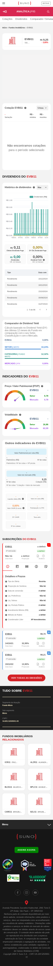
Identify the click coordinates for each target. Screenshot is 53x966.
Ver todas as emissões (26, 678)
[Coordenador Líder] (6, 619)
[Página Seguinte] (46, 310)
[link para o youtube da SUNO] (35, 892)
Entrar (46, 3)
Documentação (46, 566)
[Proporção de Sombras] (6, 586)
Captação (36, 566)
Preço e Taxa (27, 566)
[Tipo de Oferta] (6, 581)
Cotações (7, 19)
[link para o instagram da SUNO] (26, 892)
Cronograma (17, 566)
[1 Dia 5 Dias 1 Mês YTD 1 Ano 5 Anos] (42, 108)
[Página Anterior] (40, 310)
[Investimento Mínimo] (6, 610)
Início (4, 28)
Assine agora (27, 850)
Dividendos (21, 19)
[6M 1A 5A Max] (42, 187)
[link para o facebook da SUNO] (18, 892)
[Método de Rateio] (6, 615)
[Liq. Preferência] (6, 596)
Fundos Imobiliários (17, 28)
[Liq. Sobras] (6, 600)
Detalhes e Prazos (7, 566)
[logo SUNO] (24, 3)
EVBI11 (8, 546)
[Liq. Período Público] (6, 605)
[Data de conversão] (6, 591)
